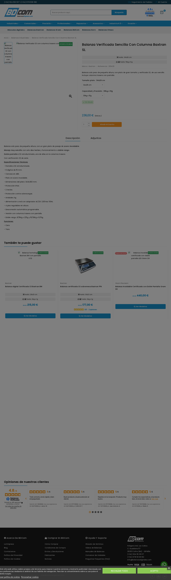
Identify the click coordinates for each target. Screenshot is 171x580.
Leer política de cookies (10, 577)
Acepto (154, 570)
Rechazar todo (119, 570)
